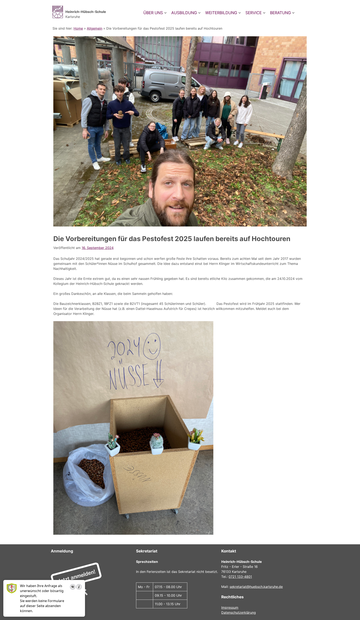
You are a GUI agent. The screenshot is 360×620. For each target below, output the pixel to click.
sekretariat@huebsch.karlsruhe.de (256, 587)
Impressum (229, 607)
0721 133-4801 (240, 577)
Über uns (153, 12)
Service (253, 12)
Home (78, 28)
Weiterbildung (221, 12)
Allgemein (94, 28)
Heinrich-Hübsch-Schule (85, 12)
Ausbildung (184, 12)
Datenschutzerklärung (238, 612)
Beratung (280, 12)
